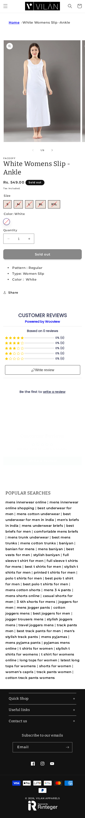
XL (41, 203)
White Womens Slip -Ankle (46, 22)
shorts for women (55, 666)
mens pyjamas (54, 637)
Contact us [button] (18, 721)
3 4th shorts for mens (36, 602)
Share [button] (13, 292)
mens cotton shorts (23, 590)
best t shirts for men (43, 566)
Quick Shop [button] (19, 698)
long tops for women (38, 660)
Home (14, 22)
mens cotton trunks (38, 543)
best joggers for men (51, 613)
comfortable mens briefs (56, 531)
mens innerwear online (25, 502)
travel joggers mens (36, 625)
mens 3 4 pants (57, 590)
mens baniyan (50, 549)
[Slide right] (52, 150)
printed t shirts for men (54, 572)
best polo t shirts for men (45, 584)
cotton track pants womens (30, 678)
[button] (5, 6)
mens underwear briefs (42, 526)
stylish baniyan (46, 555)
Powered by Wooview (42, 321)
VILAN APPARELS (48, 798)
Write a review (42, 461)
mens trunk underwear (28, 537)
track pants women (54, 672)
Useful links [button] (19, 710)
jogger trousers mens (24, 619)
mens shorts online (22, 596)
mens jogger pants (33, 607)
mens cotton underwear (38, 514)
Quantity (10, 230)
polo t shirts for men (23, 578)
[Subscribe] (67, 747)
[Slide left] (33, 150)
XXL (54, 203)
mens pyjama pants (23, 643)
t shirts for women (36, 648)
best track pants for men (39, 631)
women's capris (19, 672)
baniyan (66, 543)
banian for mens (20, 549)
